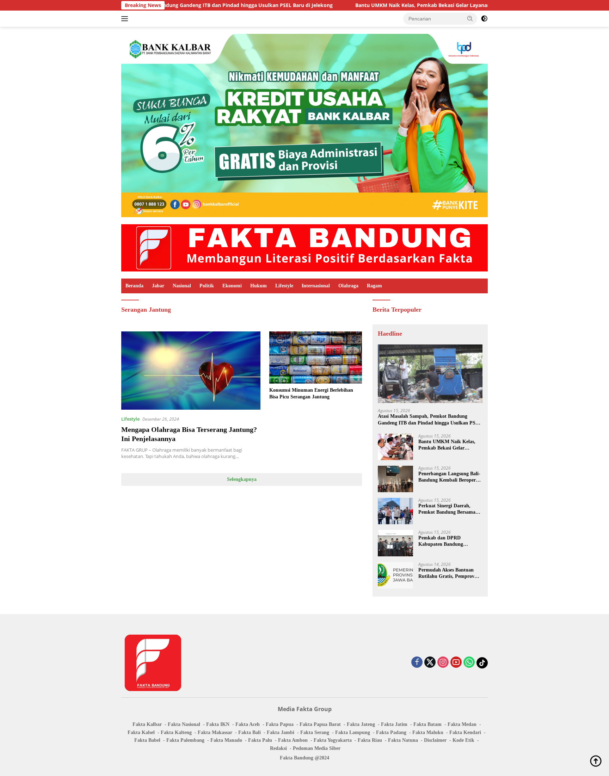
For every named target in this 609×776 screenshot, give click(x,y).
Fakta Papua (280, 724)
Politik (206, 285)
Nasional (182, 285)
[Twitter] (430, 662)
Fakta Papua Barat (320, 724)
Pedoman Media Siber (316, 748)
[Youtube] (456, 662)
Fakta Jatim (394, 724)
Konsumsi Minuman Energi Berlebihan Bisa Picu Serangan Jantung (311, 393)
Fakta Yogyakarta (333, 740)
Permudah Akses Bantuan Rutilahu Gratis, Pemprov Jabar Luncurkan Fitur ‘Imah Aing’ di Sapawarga (446, 573)
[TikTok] (482, 662)
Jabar (158, 285)
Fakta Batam (427, 724)
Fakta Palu (260, 740)
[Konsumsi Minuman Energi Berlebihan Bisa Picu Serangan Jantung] (315, 357)
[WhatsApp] (469, 662)
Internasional (316, 285)
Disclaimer (435, 740)
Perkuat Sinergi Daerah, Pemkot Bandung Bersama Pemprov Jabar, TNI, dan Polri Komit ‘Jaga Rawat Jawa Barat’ (446, 509)
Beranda (134, 285)
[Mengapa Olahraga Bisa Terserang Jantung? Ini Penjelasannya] (190, 370)
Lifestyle (284, 285)
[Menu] (126, 19)
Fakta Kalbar (147, 724)
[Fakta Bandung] (304, 247)
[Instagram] (443, 662)
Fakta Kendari (465, 732)
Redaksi (278, 748)
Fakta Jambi (280, 732)
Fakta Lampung (352, 732)
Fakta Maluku (427, 732)
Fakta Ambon (293, 740)
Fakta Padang (391, 732)
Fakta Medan (462, 724)
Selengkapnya (242, 479)
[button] (470, 18)
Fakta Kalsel (141, 732)
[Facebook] (417, 662)
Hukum (258, 285)
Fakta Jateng (361, 724)
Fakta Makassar (215, 732)
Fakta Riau (370, 740)
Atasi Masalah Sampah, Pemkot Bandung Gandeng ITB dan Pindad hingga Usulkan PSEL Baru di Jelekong (429, 420)
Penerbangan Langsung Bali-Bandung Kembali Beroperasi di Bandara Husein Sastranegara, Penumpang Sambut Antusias (449, 477)
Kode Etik (463, 740)
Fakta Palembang (185, 740)
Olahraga (348, 285)
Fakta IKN (217, 724)
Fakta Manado (226, 740)
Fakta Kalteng (176, 732)
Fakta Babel (147, 740)
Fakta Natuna (403, 740)
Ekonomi (232, 285)
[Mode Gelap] (484, 19)
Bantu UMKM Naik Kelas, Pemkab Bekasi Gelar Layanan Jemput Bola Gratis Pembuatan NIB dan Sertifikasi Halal (435, 5)
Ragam (374, 285)
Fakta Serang (314, 732)
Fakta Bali (249, 732)
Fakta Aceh (247, 724)
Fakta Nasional (184, 724)
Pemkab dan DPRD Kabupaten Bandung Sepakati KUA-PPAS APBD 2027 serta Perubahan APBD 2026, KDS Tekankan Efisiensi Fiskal (448, 541)
